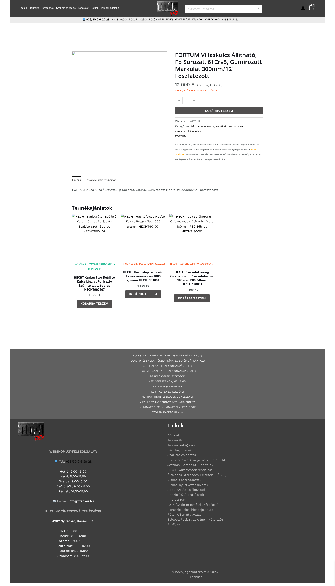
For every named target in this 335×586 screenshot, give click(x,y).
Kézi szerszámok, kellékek (209, 126)
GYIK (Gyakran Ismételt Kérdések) (193, 504)
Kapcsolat (83, 8)
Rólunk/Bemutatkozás (184, 514)
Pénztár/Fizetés (179, 450)
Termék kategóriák (181, 445)
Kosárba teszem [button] (94, 303)
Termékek (35, 8)
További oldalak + (110, 8)
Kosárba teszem (219, 111)
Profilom (174, 524)
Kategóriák (48, 8)
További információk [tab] (100, 180)
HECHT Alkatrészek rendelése (190, 470)
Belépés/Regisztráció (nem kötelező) (195, 519)
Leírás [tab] (76, 180)
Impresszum (177, 499)
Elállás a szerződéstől (184, 480)
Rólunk (94, 8)
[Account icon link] (303, 8)
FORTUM (180, 136)
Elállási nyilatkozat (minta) (188, 485)
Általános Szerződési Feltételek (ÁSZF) (197, 475)
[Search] (257, 9)
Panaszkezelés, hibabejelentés (190, 510)
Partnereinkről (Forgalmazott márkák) (196, 460)
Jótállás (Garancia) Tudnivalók (190, 465)
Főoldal (24, 8)
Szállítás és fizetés (66, 8)
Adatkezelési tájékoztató (186, 490)
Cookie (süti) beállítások (186, 495)
